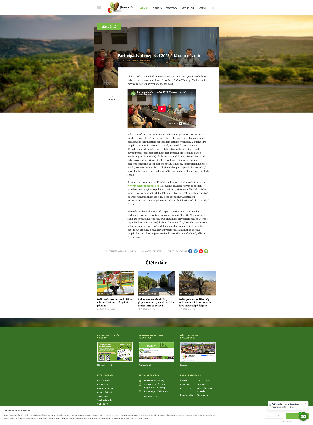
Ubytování (202, 384)
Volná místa (102, 396)
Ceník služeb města (106, 392)
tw (195, 251)
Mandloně (184, 384)
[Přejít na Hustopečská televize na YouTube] (156, 352)
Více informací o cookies (112, 415)
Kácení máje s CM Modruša (156, 391)
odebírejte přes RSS (154, 251)
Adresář (203, 8)
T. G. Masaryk (203, 380)
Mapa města (202, 395)
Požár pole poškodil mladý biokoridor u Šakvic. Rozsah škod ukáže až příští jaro (195, 302)
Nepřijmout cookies (274, 416)
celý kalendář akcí (151, 396)
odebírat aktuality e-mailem (122, 251)
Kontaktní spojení (105, 388)
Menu (99, 7)
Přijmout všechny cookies (297, 416)
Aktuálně (144, 8)
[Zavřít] (309, 409)
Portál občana (103, 380)
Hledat (213, 8)
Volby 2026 (102, 404)
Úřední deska (103, 384)
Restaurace (185, 388)
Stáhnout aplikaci (104, 365)
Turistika (157, 8)
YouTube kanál (145, 365)
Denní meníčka (186, 395)
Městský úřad (188, 8)
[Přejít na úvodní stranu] (120, 8)
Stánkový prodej (104, 400)
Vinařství (184, 380)
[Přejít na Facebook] (198, 352)
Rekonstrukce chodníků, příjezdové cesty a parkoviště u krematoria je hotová (156, 302)
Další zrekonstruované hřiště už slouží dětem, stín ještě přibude (114, 302)
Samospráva (172, 8)
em (206, 251)
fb (190, 251)
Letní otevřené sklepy (154, 380)
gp (201, 251)
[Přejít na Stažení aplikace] (115, 352)
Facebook (184, 365)
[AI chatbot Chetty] (303, 416)
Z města (111, 99)
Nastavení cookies (287, 421)
